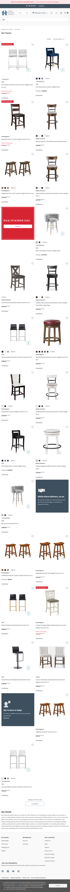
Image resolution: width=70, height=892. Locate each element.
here (24, 889)
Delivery (47, 847)
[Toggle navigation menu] (35, 19)
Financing (25, 844)
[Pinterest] (18, 871)
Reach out (6, 718)
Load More (35, 804)
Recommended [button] (58, 39)
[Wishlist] (56, 13)
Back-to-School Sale (6, 91)
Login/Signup (5, 840)
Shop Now (18, 226)
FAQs (46, 844)
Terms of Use (26, 878)
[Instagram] (8, 871)
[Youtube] (13, 871)
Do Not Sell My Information (38, 878)
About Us (25, 840)
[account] (51, 13)
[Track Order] (61, 13)
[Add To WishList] (32, 44)
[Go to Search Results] (27, 12)
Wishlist (3, 851)
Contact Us (41, 5)
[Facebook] (2, 871)
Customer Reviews (50, 861)
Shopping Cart (5, 847)
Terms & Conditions (15, 878)
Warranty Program (50, 854)
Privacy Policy (5, 878)
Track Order (4, 844)
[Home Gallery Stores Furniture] (7, 12)
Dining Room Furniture (7, 29)
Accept (58, 885)
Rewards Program (50, 857)
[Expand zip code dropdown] (47, 13)
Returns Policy (48, 851)
